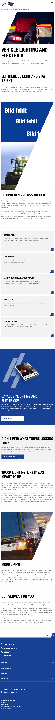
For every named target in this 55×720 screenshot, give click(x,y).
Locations (7, 656)
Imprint (3, 698)
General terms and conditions (9, 713)
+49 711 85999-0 (9, 644)
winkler (4, 663)
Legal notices (4, 702)
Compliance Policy (6, 711)
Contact (7, 652)
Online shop (5, 679)
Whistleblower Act (6, 708)
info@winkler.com (10, 648)
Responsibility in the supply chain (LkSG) (11, 706)
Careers (4, 673)
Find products (6, 668)
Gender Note (4, 704)
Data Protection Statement (8, 700)
